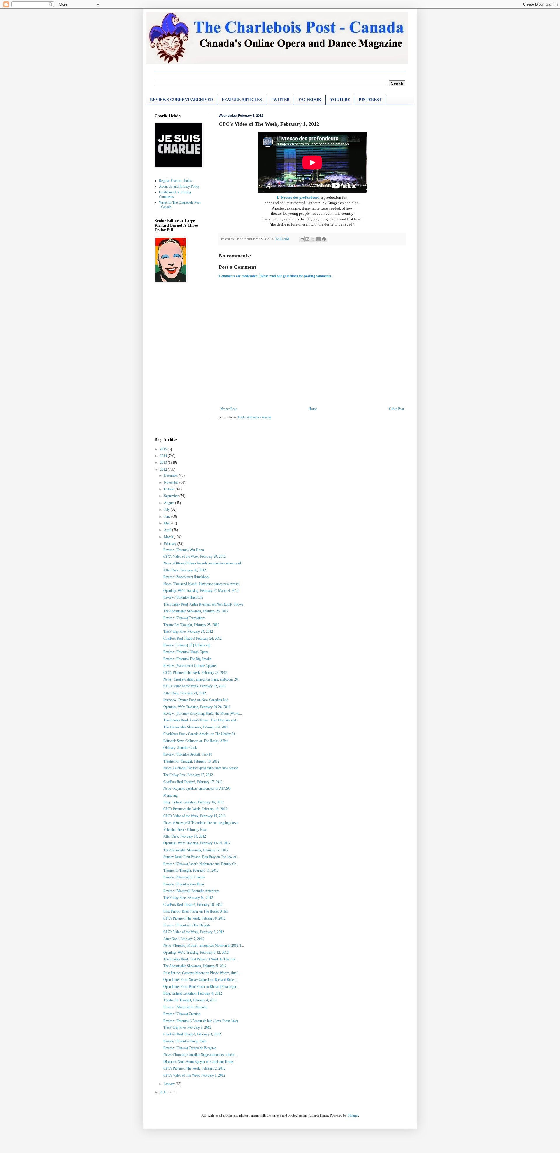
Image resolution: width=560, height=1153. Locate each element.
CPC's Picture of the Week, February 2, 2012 (194, 1068)
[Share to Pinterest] (324, 239)
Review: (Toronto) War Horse (183, 550)
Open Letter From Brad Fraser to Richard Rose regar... (201, 987)
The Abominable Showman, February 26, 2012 (195, 611)
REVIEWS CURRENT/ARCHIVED (181, 99)
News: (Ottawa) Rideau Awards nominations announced (202, 563)
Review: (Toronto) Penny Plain (184, 1041)
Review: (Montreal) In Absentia (185, 1007)
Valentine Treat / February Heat (184, 830)
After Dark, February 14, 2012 (184, 836)
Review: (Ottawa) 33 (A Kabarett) (186, 645)
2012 (164, 470)
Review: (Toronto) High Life (183, 597)
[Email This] (302, 239)
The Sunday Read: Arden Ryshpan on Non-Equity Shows (203, 604)
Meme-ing (170, 795)
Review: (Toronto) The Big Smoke (187, 659)
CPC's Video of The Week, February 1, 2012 (194, 1075)
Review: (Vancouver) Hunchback (186, 577)
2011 (164, 1092)
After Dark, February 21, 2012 (184, 693)
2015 (164, 449)
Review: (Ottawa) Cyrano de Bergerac (189, 1048)
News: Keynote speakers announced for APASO (197, 788)
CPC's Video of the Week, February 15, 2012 (194, 816)
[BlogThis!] (307, 239)
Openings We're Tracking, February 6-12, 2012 (196, 952)
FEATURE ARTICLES (242, 99)
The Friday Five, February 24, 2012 (188, 631)
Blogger (352, 1115)
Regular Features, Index (175, 181)
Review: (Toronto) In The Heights (186, 925)
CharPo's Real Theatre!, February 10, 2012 (193, 905)
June (167, 516)
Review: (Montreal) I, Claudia (184, 877)
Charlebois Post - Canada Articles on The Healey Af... (200, 734)
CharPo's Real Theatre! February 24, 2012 (192, 638)
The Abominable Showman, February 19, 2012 (195, 727)
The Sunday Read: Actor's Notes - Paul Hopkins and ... (201, 720)
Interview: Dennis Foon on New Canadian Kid (195, 700)
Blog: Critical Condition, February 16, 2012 (193, 802)
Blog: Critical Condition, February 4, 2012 (192, 993)
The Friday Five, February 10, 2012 (188, 898)
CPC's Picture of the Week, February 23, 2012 (195, 673)
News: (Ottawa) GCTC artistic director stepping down (200, 823)
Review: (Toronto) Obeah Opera (185, 652)
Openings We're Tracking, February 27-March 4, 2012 (201, 591)
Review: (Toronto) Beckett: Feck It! (187, 754)
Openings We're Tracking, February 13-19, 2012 (196, 843)
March (169, 537)
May (167, 523)
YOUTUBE (340, 99)
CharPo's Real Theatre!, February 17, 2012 (193, 782)
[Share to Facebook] (318, 239)
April (168, 530)
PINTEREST (370, 99)
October (170, 489)
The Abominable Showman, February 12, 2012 (195, 850)
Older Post (396, 409)
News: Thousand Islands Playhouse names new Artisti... (202, 584)
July (167, 509)
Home (313, 409)
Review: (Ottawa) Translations (184, 618)
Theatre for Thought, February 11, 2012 (190, 870)
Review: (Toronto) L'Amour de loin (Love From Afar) (200, 1021)
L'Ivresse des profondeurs (298, 197)
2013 (164, 462)
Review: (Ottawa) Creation (181, 1014)
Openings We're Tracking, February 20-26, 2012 (196, 707)
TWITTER (280, 99)
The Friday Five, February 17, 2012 (188, 775)
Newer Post (228, 409)
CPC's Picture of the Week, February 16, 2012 (195, 809)
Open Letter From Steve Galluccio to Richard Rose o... (201, 980)
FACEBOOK (309, 99)
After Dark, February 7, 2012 (183, 939)
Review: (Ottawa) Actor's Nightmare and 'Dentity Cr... (200, 864)
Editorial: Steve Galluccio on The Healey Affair (195, 741)
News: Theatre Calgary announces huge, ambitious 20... (201, 679)
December (171, 475)
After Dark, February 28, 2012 (184, 570)
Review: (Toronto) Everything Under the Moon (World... (202, 713)
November (171, 482)
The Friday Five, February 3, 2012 (187, 1027)
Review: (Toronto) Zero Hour (183, 884)
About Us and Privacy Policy (179, 186)
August (169, 503)
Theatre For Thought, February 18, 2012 (191, 761)
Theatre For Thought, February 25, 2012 (191, 625)
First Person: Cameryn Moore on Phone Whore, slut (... (201, 973)
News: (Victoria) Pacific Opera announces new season (200, 768)
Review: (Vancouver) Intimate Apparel (189, 666)
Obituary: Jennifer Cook (180, 748)
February (170, 544)
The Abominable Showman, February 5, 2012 (195, 966)
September (171, 496)
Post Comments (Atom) (254, 417)
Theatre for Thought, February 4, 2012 (190, 1000)
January (170, 1084)
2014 (164, 456)
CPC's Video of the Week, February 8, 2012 (193, 932)
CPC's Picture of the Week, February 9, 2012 (194, 918)
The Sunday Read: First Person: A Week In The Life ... (201, 959)
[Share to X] (313, 239)
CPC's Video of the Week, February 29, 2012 (194, 556)
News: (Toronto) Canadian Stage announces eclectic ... (200, 1055)
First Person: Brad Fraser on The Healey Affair (195, 911)
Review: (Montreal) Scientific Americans (191, 891)
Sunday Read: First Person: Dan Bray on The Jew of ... (201, 857)
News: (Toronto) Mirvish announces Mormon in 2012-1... (203, 945)
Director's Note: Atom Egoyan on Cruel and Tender (198, 1062)
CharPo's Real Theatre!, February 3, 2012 (192, 1034)
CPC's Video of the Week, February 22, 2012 (194, 686)
